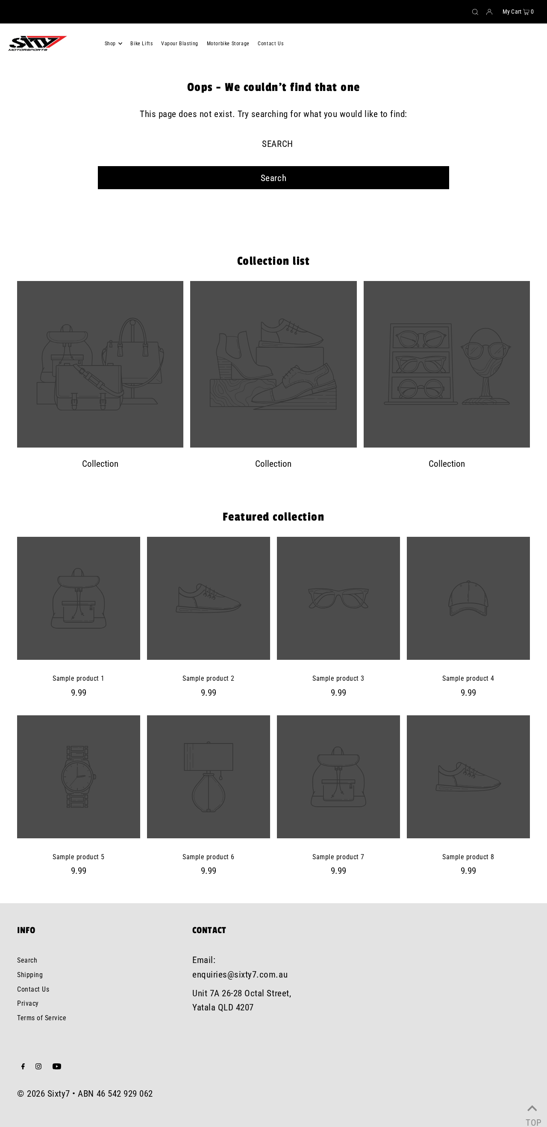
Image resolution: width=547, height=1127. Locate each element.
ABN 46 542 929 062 (115, 1094)
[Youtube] (57, 1067)
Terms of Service (41, 1018)
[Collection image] (100, 445)
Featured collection (274, 517)
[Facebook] (23, 1067)
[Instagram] (38, 1067)
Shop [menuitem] (110, 44)
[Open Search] (475, 12)
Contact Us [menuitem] (270, 44)
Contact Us (33, 989)
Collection (100, 464)
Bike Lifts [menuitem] (141, 44)
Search (27, 960)
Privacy (28, 1003)
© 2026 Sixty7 (43, 1094)
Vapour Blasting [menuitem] (179, 44)
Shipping (30, 975)
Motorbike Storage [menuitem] (228, 44)
